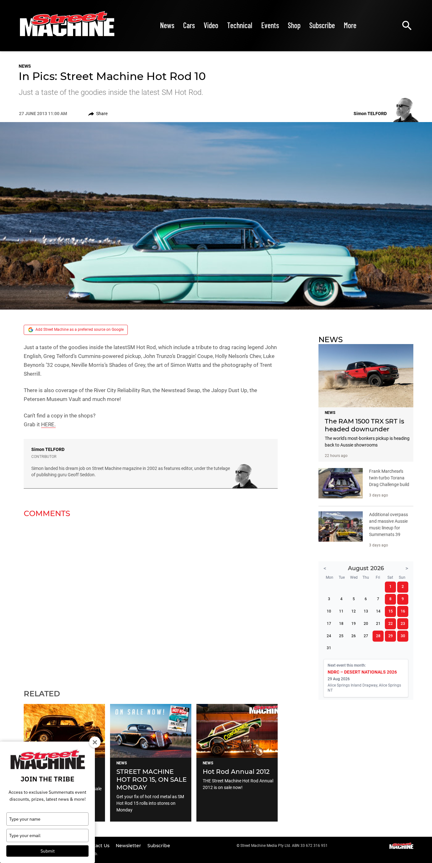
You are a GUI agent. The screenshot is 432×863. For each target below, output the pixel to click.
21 (378, 623)
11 (341, 611)
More (350, 25)
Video (211, 25)
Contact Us (97, 845)
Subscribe (322, 25)
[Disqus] (151, 600)
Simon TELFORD (48, 449)
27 (366, 636)
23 (403, 623)
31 (329, 648)
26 (353, 636)
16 (403, 611)
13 (366, 611)
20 (366, 623)
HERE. (48, 424)
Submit (47, 851)
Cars (189, 25)
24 (329, 636)
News (167, 25)
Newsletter (129, 845)
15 (390, 611)
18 (341, 623)
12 (353, 611)
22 (390, 623)
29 (390, 636)
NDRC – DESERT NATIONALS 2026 (362, 672)
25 (341, 636)
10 (329, 611)
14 (378, 611)
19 (353, 623)
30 (403, 636)
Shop (294, 25)
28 (378, 636)
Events (270, 25)
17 (329, 623)
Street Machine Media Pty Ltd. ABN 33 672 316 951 (284, 845)
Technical (239, 25)
